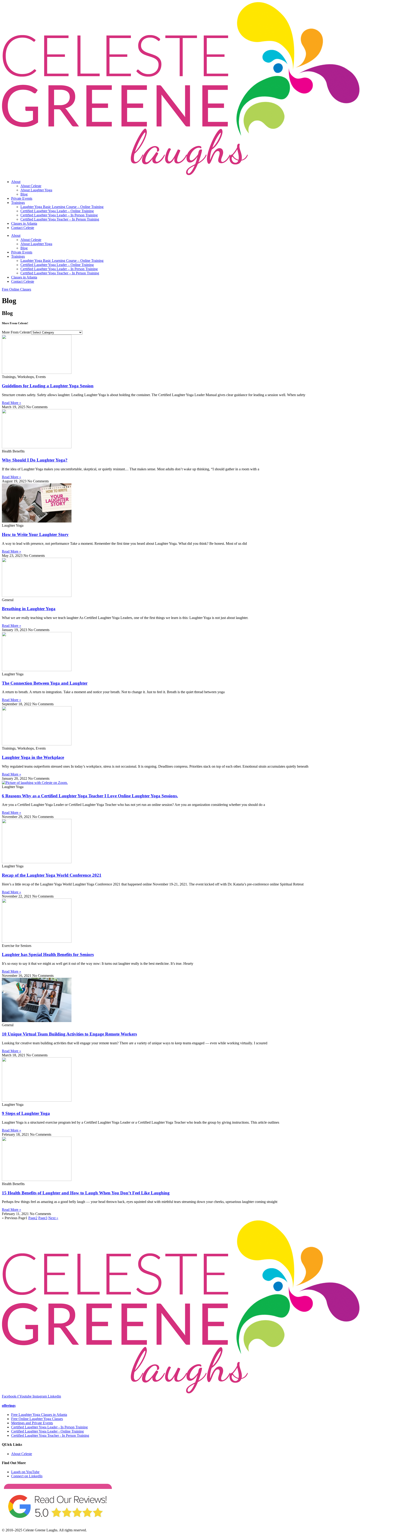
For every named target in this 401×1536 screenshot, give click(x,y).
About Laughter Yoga (36, 190)
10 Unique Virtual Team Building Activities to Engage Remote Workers (69, 1034)
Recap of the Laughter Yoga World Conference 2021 (51, 875)
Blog (24, 194)
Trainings (18, 203)
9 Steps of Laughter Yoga (26, 1113)
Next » (53, 1218)
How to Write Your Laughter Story (35, 534)
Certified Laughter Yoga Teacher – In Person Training (59, 219)
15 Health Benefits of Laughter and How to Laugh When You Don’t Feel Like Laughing (86, 1192)
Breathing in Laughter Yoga (28, 608)
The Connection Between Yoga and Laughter (44, 683)
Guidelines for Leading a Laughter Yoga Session (48, 385)
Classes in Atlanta (24, 223)
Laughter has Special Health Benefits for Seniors (48, 954)
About (15, 182)
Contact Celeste (22, 228)
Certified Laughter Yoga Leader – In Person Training (59, 215)
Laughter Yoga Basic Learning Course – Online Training (61, 207)
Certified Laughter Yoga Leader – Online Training (57, 211)
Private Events (21, 198)
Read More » (11, 403)
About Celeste (30, 186)
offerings (9, 1406)
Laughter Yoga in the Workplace (33, 757)
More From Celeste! (16, 332)
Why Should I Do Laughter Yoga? (35, 460)
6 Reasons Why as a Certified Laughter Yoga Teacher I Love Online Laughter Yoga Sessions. (90, 795)
